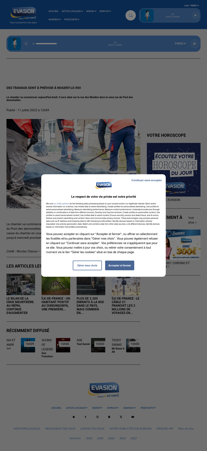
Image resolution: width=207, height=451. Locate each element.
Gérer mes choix (87, 265)
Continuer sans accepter (146, 180)
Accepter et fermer (119, 265)
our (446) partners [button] (61, 203)
